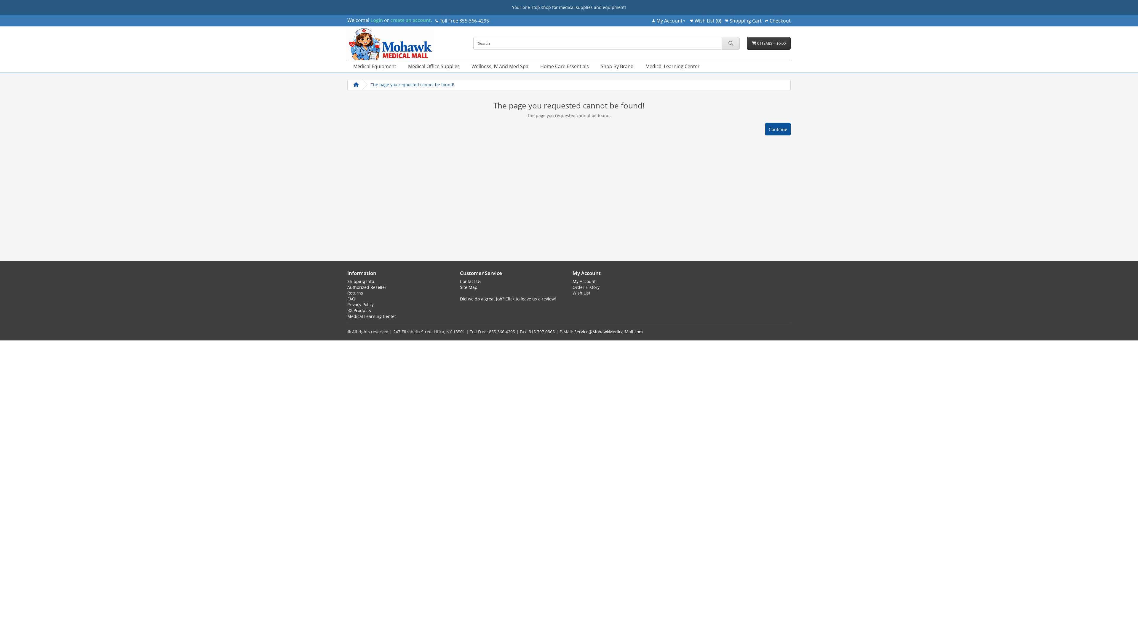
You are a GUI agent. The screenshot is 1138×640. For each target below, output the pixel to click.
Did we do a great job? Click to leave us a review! (508, 299)
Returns (355, 293)
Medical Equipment (374, 66)
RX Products (359, 310)
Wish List (581, 293)
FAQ (351, 299)
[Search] (730, 43)
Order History (586, 287)
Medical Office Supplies (434, 66)
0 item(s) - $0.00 (771, 43)
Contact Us (470, 281)
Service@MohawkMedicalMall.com (608, 332)
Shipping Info (360, 281)
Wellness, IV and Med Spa (499, 66)
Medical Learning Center (672, 66)
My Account (584, 281)
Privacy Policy (360, 304)
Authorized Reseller (366, 287)
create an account (410, 20)
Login (376, 20)
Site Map (468, 287)
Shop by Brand (617, 66)
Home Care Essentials (564, 66)
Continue (778, 129)
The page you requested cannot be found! (412, 84)
